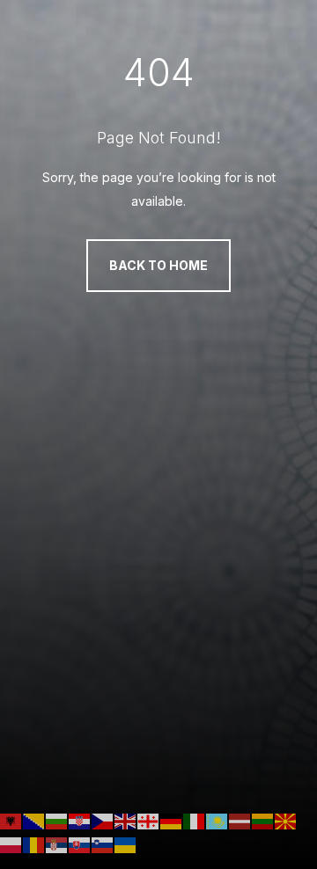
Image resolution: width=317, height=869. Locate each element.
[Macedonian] (286, 820)
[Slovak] (80, 844)
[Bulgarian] (57, 820)
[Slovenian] (103, 844)
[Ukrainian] (125, 844)
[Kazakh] (217, 820)
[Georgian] (148, 820)
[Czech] (103, 820)
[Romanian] (34, 844)
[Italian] (194, 820)
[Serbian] (57, 844)
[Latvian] (240, 820)
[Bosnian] (34, 820)
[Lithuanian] (263, 820)
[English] (125, 820)
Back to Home (158, 265)
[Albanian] (11, 820)
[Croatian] (80, 820)
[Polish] (11, 844)
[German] (171, 820)
